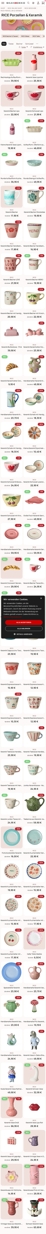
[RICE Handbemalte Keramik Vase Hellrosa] (34, 972)
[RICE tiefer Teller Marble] (34, 939)
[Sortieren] (31, 47)
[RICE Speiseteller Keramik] (12, 972)
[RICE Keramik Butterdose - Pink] (12, 332)
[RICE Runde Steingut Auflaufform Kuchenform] (34, 163)
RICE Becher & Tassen (10, 36)
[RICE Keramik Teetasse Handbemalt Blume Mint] (12, 736)
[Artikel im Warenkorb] (43, 3)
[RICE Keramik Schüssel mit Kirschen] (12, 500)
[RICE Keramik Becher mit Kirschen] (34, 298)
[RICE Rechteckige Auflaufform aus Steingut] (12, 62)
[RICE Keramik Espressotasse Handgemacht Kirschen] (12, 703)
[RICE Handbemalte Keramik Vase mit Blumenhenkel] (12, 1006)
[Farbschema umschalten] (33, 3)
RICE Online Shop (15, 8)
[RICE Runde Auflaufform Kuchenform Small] (12, 163)
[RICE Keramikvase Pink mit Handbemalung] (34, 1175)
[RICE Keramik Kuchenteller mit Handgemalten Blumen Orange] (34, 905)
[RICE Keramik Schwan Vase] (34, 1073)
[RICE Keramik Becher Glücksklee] (34, 197)
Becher (19, 43)
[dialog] (23, 617)
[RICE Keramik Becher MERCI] (34, 264)
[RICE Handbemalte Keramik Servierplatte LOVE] (12, 534)
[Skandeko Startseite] (15, 3)
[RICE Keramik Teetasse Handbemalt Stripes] (34, 736)
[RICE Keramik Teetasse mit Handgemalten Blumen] (12, 770)
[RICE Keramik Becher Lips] (12, 96)
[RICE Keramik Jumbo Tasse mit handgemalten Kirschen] (12, 804)
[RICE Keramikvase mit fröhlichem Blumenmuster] (12, 1175)
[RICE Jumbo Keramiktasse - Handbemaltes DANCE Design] (34, 770)
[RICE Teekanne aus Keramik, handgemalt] (34, 804)
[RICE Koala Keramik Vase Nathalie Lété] (12, 1073)
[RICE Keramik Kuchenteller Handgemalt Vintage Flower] (34, 871)
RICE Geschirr (30, 8)
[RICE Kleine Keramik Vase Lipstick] (12, 129)
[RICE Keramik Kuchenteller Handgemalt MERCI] (12, 871)
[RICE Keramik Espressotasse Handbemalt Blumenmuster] (12, 669)
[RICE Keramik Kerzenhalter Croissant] (12, 365)
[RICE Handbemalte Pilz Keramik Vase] (34, 1006)
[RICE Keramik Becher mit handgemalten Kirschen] (12, 298)
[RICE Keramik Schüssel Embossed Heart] (12, 466)
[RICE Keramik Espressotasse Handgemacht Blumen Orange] (34, 669)
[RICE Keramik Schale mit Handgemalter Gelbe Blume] (12, 433)
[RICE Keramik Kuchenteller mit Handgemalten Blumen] (12, 905)
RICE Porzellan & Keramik (11, 11)
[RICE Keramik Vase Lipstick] (34, 62)
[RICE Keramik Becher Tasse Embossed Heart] (34, 568)
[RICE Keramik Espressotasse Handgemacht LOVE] (34, 703)
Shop (3, 8)
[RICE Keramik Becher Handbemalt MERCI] (34, 230)
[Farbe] (20, 47)
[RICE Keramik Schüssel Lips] (34, 96)
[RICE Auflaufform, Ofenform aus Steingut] (34, 129)
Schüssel (29, 43)
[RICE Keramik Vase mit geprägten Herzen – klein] (12, 1141)
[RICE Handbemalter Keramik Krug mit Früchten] (34, 365)
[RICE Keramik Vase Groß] (12, 1107)
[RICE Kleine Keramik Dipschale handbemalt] (34, 433)
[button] (23, 634)
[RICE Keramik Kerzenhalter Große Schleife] (34, 332)
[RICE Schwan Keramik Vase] (34, 1208)
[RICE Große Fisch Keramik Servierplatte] (34, 500)
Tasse (10, 43)
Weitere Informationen (12, 617)
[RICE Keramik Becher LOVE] (12, 264)
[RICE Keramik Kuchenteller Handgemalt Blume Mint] (34, 837)
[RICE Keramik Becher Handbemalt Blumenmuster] (12, 230)
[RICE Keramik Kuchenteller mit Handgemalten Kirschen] (12, 939)
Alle (4, 43)
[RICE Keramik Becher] (12, 197)
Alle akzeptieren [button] (23, 622)
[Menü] (3, 3)
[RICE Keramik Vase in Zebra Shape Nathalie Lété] (34, 1040)
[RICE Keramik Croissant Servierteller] (12, 568)
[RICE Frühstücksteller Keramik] (12, 837)
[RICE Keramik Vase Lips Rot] (34, 1107)
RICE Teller (36, 36)
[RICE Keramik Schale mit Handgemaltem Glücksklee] (34, 399)
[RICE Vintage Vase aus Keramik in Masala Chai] (12, 1208)
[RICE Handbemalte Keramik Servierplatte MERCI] (34, 534)
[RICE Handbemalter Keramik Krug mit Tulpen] (12, 399)
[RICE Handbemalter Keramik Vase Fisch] (12, 1040)
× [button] (41, 598)
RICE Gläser (25, 36)
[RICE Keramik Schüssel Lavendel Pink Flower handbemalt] (34, 466)
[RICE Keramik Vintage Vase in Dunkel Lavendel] (34, 1141)
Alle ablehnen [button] (23, 628)
